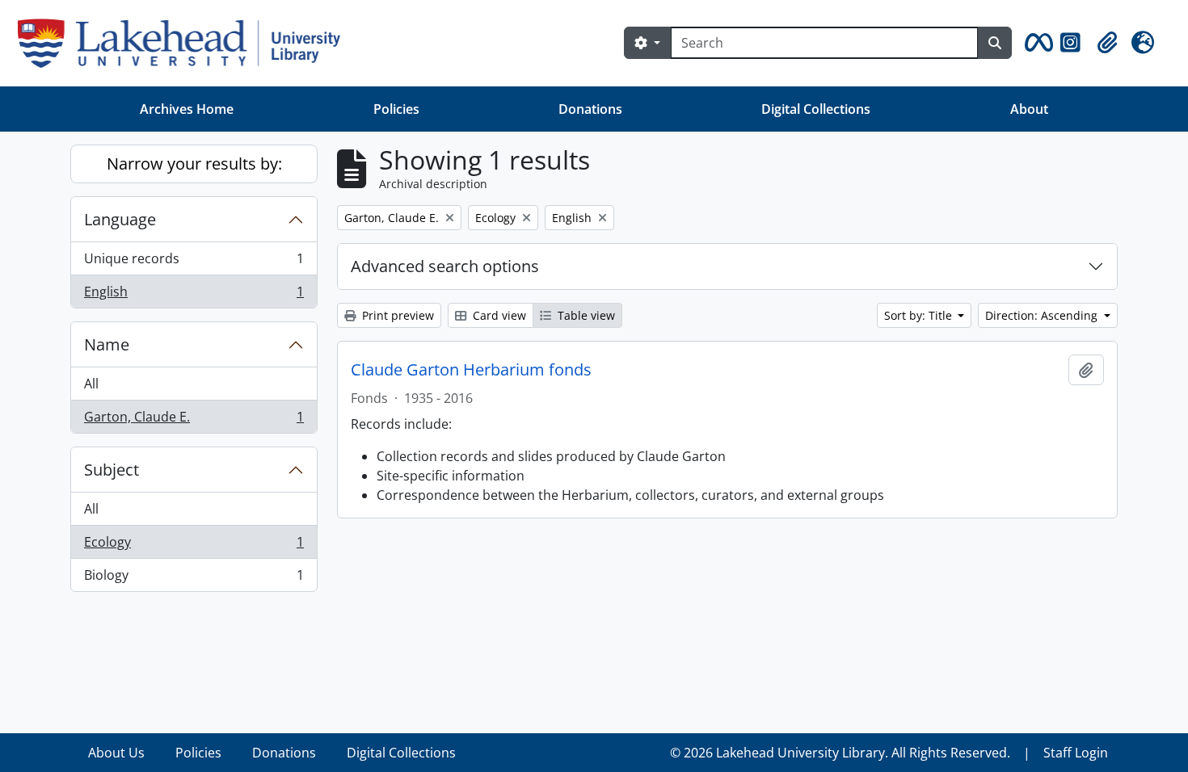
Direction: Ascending (1043, 315)
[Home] (185, 43)
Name (106, 344)
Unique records (193, 262)
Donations (590, 109)
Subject (111, 469)
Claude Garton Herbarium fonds (471, 370)
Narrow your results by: (194, 163)
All (91, 383)
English (193, 295)
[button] (1036, 43)
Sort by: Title (919, 315)
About (1029, 109)
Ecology (193, 546)
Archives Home (187, 109)
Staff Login (1075, 753)
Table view (584, 315)
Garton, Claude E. (193, 420)
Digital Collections (815, 109)
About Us (116, 753)
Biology (193, 578)
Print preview (396, 315)
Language (120, 219)
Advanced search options (445, 266)
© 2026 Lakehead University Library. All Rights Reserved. (840, 753)
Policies (396, 109)
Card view (498, 315)
